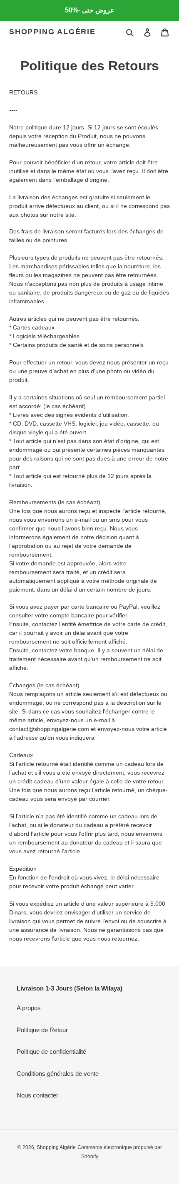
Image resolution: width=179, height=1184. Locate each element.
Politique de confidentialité (51, 1051)
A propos (29, 1007)
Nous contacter (37, 1095)
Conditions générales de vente (58, 1073)
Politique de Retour (42, 1029)
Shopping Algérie (52, 31)
